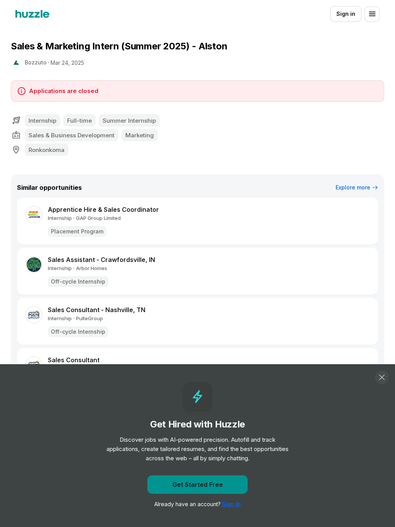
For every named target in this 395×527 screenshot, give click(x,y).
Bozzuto (36, 62)
